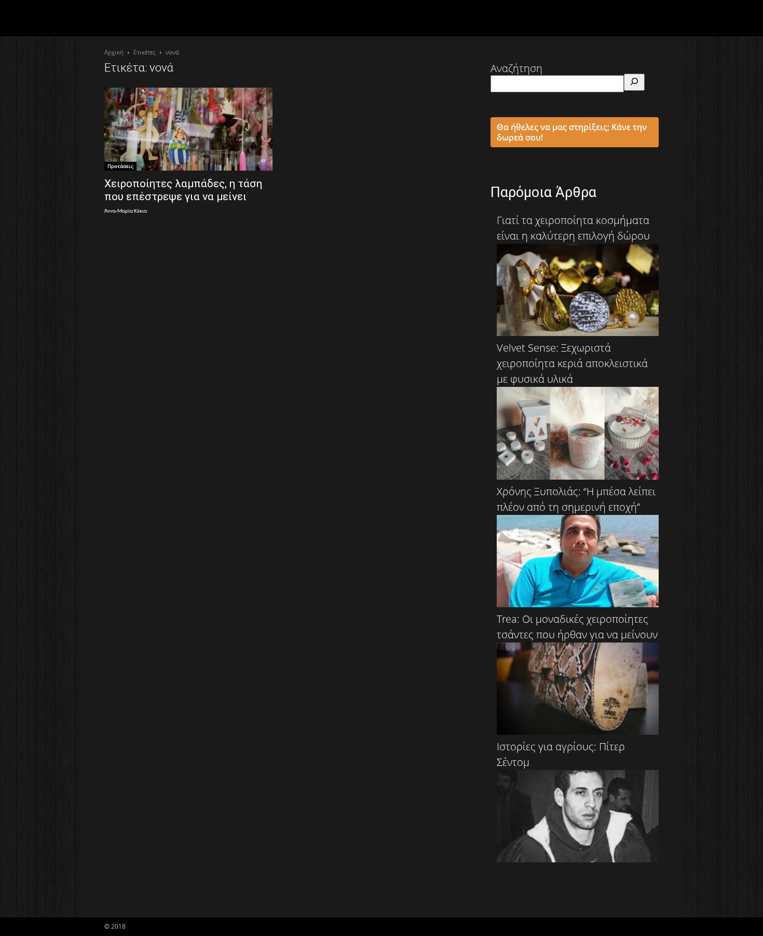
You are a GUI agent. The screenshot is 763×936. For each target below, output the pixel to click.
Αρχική (114, 52)
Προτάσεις (120, 166)
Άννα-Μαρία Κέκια (125, 211)
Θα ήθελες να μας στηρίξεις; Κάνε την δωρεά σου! (572, 132)
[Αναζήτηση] (634, 82)
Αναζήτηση (516, 68)
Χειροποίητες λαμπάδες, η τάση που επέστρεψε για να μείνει (183, 190)
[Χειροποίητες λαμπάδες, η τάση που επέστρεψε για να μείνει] (188, 129)
